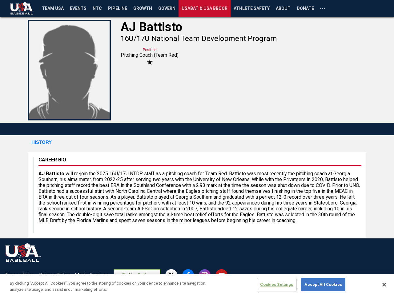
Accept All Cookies (323, 284)
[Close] (384, 284)
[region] (197, 285)
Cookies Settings (276, 284)
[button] (41, 142)
